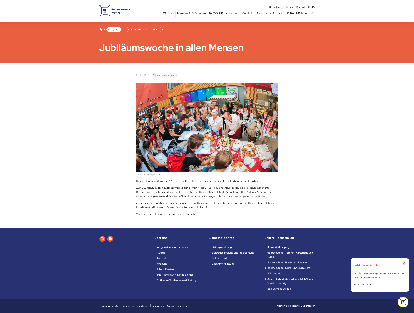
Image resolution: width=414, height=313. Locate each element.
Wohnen (168, 13)
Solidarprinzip (220, 258)
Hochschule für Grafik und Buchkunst (288, 268)
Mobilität (248, 13)
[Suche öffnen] (313, 14)
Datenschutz (158, 305)
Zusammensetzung (223, 264)
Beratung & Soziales (270, 13)
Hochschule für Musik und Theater (287, 262)
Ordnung (162, 264)
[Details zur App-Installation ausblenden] (403, 302)
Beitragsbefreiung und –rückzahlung (233, 253)
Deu (291, 7)
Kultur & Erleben (298, 13)
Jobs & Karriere (166, 269)
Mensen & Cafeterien (191, 13)
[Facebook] (313, 7)
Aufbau (161, 253)
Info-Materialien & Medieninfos (175, 275)
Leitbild (161, 258)
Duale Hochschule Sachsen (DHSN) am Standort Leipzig (290, 281)
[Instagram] (309, 7)
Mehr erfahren (361, 284)
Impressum (182, 305)
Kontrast (276, 7)
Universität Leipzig (278, 247)
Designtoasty (308, 305)
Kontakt (300, 7)
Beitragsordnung (222, 247)
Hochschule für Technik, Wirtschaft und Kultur (290, 255)
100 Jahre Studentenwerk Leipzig (176, 280)
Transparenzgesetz (108, 305)
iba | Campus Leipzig (279, 288)
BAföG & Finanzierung (224, 13)
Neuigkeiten (114, 29)
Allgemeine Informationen (172, 247)
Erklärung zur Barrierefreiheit (134, 305)
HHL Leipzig (274, 273)
